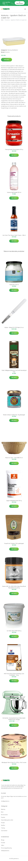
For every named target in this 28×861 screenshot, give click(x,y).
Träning (3, 828)
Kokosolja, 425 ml (14, 284)
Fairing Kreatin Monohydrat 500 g (14, 149)
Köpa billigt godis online (7, 820)
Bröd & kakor (4, 814)
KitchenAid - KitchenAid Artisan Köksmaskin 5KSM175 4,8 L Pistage (14, 718)
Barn (2, 812)
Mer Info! (6, 59)
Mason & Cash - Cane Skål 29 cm (14, 457)
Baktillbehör (15, 50)
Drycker (3, 817)
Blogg (2, 840)
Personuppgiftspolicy (6, 848)
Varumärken (4, 830)
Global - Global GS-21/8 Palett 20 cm (14, 327)
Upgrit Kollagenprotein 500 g (14, 500)
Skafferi (3, 825)
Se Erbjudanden (19, 3)
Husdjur (3, 822)
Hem (2, 20)
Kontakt (3, 842)
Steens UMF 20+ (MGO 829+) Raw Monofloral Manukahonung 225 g (14, 587)
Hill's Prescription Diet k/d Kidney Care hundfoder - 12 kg (14, 674)
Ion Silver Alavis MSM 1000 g (14, 630)
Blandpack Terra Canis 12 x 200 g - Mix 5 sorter (14, 762)
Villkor (2, 845)
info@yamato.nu (5, 801)
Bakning (10, 50)
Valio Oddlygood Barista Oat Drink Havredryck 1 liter (14, 371)
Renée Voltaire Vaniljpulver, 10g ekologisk (14, 415)
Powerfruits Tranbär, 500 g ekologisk (14, 543)
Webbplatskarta (5, 850)
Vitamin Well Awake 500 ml (14, 192)
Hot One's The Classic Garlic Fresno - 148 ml (14, 235)
